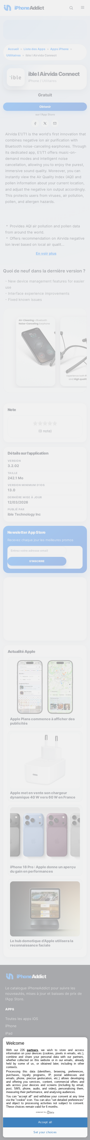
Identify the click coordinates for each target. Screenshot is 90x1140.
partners (32, 1050)
